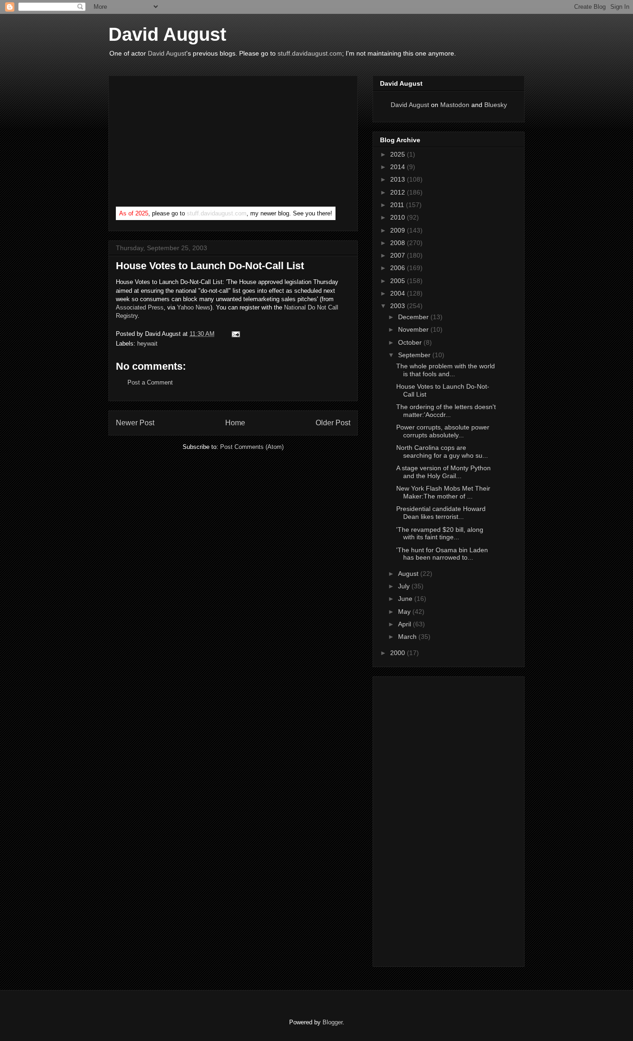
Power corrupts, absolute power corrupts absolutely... (442, 431)
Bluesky (495, 104)
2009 (398, 230)
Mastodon (454, 104)
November (414, 329)
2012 (398, 192)
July (404, 586)
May (405, 611)
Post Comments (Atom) (252, 446)
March (408, 636)
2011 (398, 204)
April (405, 624)
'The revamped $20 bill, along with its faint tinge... (439, 533)
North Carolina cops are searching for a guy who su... (442, 451)
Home (235, 423)
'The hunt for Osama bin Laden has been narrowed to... (442, 554)
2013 (398, 179)
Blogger (332, 1022)
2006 (398, 267)
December (414, 317)
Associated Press (140, 307)
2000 (398, 652)
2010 (398, 217)
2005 (398, 280)
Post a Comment (150, 382)
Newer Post (135, 423)
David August (167, 34)
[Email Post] (234, 333)
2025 (398, 154)
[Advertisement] (185, 143)
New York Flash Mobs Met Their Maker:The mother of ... (443, 492)
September (415, 355)
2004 (398, 293)
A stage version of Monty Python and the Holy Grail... (443, 471)
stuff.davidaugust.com (310, 53)
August (409, 573)
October (411, 342)
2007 (398, 255)
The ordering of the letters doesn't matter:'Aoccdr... (446, 410)
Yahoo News (193, 307)
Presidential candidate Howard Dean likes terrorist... (441, 512)
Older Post (333, 423)
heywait (147, 343)
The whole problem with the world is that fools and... (445, 370)
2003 (398, 305)
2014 (398, 166)
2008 (398, 242)
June (406, 598)
